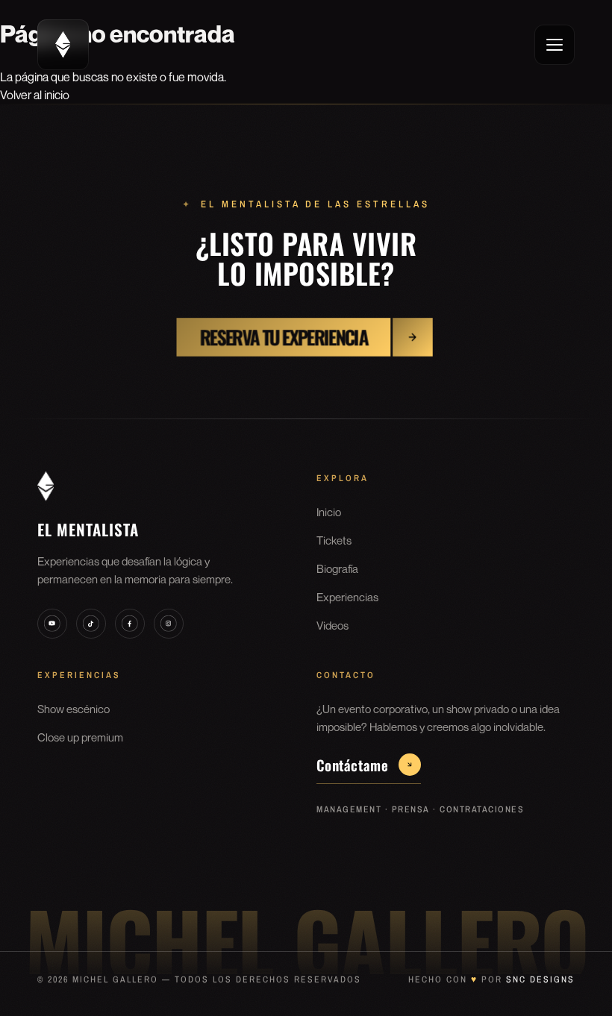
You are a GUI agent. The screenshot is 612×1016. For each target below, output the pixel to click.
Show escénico (73, 708)
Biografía (337, 568)
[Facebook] (130, 624)
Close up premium (80, 737)
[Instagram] (169, 624)
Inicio (328, 511)
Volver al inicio (34, 94)
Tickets (334, 540)
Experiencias (347, 596)
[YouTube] (52, 624)
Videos (332, 625)
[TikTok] (91, 624)
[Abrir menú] (554, 45)
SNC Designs (540, 979)
